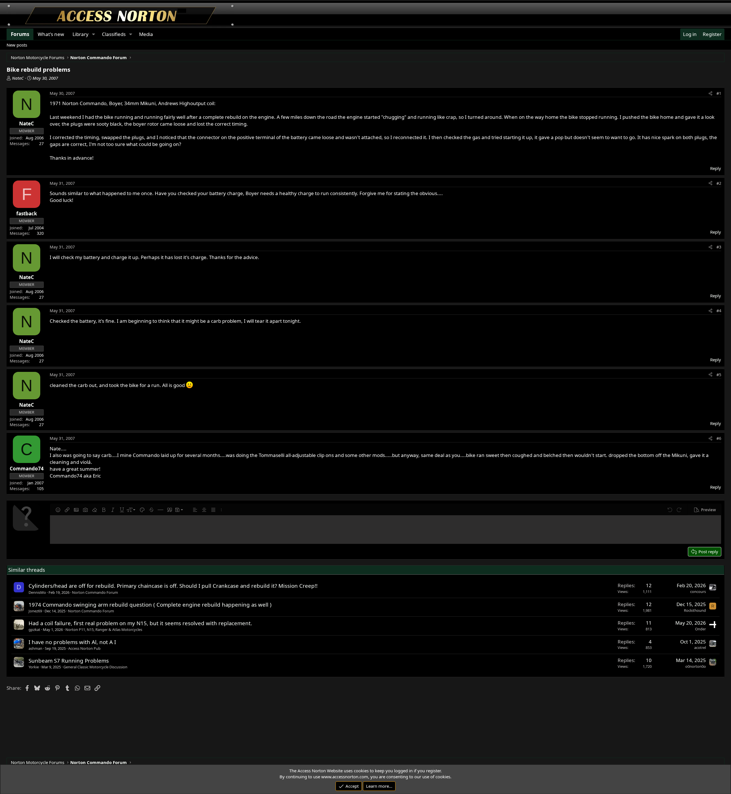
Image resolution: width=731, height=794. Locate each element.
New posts (17, 45)
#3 (718, 247)
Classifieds (114, 34)
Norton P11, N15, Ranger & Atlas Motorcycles (103, 629)
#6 (718, 438)
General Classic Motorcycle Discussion (95, 666)
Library (81, 34)
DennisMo (37, 592)
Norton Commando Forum (95, 592)
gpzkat (34, 629)
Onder (700, 628)
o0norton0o (695, 666)
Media (146, 34)
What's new (51, 34)
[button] (58, 509)
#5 (718, 374)
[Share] (710, 93)
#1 (718, 93)
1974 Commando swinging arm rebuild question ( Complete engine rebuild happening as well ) (150, 604)
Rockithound (695, 610)
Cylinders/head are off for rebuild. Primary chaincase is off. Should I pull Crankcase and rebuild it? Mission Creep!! (173, 585)
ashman (35, 648)
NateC (18, 78)
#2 (718, 183)
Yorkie (34, 666)
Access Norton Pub (84, 648)
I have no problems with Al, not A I (72, 641)
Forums (20, 34)
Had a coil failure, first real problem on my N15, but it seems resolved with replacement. (140, 623)
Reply (715, 168)
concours (698, 591)
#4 (718, 310)
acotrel (700, 647)
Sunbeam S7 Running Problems (69, 660)
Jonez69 (35, 610)
